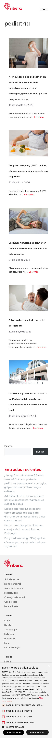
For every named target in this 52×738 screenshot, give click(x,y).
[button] (26, 727)
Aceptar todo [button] (14, 732)
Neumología (11, 606)
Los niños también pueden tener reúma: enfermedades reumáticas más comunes (28, 248)
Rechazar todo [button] (37, 732)
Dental (8, 624)
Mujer (7, 642)
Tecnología (10, 629)
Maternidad (11, 592)
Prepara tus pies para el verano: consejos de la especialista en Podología (24, 529)
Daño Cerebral (12, 583)
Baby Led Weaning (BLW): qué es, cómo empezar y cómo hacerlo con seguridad (28, 171)
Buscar (8, 445)
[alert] (26, 700)
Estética (9, 633)
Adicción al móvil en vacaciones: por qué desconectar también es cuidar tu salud (24, 499)
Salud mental (11, 579)
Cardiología (10, 601)
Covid (7, 620)
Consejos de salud (14, 597)
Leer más (39, 117)
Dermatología (12, 647)
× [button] (49, 666)
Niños (7, 661)
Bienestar (10, 638)
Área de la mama (14, 588)
